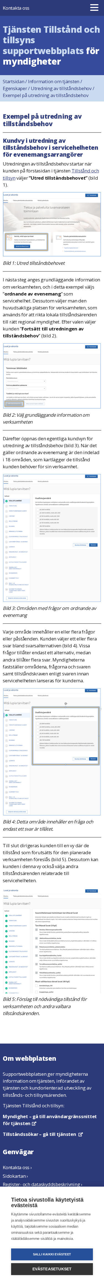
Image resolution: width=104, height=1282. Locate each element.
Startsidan (15, 81)
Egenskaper (17, 88)
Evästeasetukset (52, 1269)
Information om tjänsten (55, 81)
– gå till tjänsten (43, 1134)
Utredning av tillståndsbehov (62, 88)
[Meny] (94, 7)
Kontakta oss (16, 8)
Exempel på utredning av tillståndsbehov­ (45, 95)
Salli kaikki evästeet (52, 1254)
